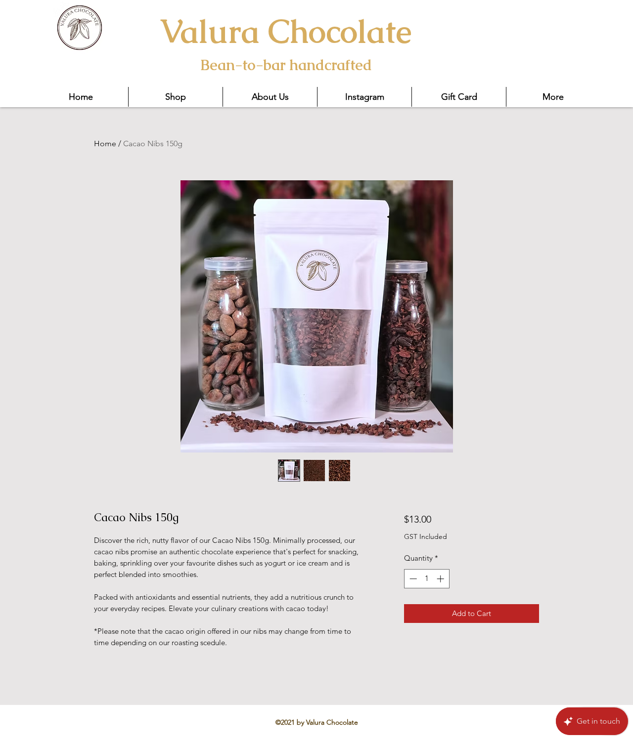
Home (105, 143)
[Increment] (441, 579)
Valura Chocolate (285, 31)
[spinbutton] (426, 579)
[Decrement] (412, 579)
